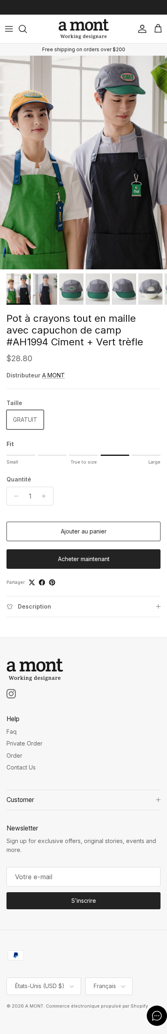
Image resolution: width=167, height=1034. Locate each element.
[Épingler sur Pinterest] (52, 582)
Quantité (18, 479)
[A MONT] (83, 29)
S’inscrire (83, 900)
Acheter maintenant (83, 558)
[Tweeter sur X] (32, 582)
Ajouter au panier (84, 531)
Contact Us (21, 767)
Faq (11, 731)
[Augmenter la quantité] (46, 496)
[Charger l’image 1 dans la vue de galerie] (83, 162)
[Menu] (9, 29)
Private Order (24, 743)
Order (14, 755)
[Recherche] (27, 29)
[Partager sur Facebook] (42, 582)
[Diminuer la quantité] (14, 496)
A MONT (53, 375)
